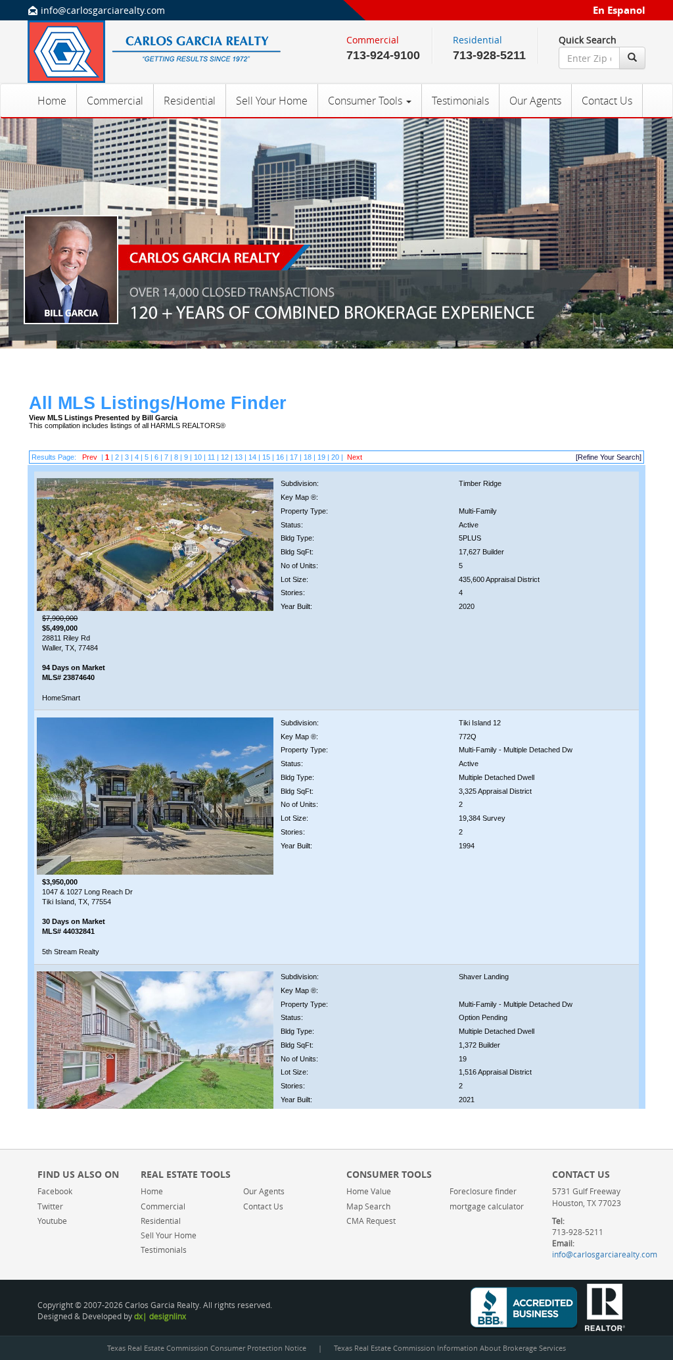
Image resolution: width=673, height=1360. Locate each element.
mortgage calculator (487, 1206)
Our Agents (535, 100)
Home (51, 100)
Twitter (50, 1206)
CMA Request (371, 1220)
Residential (190, 100)
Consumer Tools (366, 100)
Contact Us (607, 100)
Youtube (52, 1220)
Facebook (54, 1191)
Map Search (368, 1206)
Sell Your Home (272, 100)
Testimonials (460, 100)
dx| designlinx (160, 1316)
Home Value (368, 1191)
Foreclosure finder (483, 1191)
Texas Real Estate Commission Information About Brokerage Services (450, 1348)
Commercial (115, 100)
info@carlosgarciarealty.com (103, 10)
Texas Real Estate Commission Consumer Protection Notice (206, 1348)
